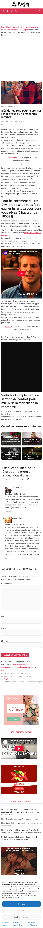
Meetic (8, 326)
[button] (39, 878)
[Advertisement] (21, 59)
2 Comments (20, 121)
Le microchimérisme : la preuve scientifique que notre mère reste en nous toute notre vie (20, 812)
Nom (3, 616)
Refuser (21, 911)
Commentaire (7, 584)
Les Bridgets (6, 27)
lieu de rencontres (9, 125)
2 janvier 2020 (7, 121)
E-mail (4, 629)
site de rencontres (21, 125)
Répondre (9, 512)
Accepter (21, 904)
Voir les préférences (21, 917)
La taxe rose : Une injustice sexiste (25, 819)
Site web (4, 641)
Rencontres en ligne (20, 30)
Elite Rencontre (15, 157)
